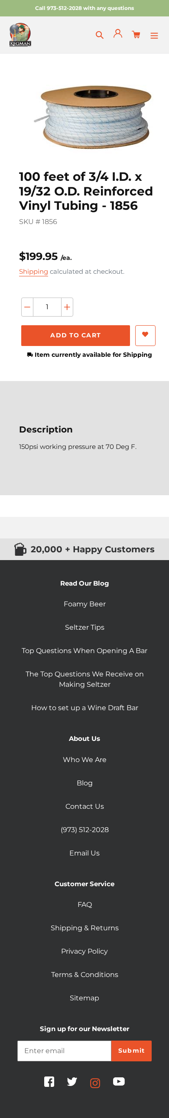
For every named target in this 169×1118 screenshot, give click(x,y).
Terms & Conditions (84, 975)
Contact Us (84, 806)
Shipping (33, 271)
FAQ (85, 904)
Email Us (84, 853)
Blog (85, 783)
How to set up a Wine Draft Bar (84, 708)
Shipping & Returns (85, 928)
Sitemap (84, 998)
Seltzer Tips (84, 627)
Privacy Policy (84, 951)
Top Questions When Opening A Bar (84, 651)
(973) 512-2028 (85, 830)
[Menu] (154, 34)
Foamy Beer (85, 604)
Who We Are (85, 760)
